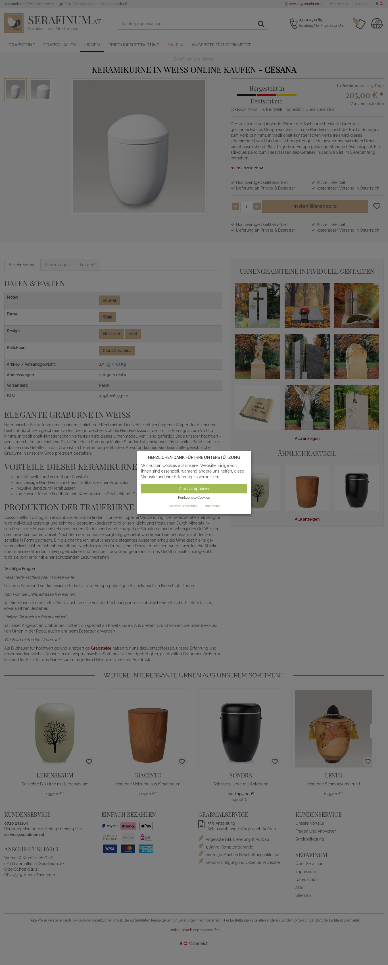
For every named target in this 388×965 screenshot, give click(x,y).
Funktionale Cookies (194, 498)
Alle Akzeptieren (194, 488)
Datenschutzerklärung (182, 506)
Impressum (212, 506)
